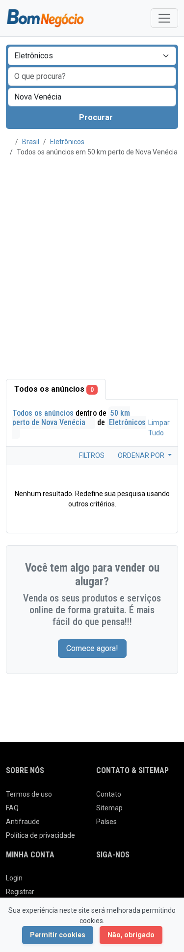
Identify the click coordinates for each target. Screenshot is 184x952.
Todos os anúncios (54, 389)
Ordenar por (142, 455)
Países (106, 822)
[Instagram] (130, 882)
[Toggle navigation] (164, 18)
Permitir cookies (57, 935)
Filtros (91, 455)
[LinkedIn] (143, 882)
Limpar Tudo (159, 428)
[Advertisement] (92, 267)
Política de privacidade (40, 835)
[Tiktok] (171, 882)
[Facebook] (102, 882)
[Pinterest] (157, 882)
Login (14, 878)
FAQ (12, 808)
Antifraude (23, 822)
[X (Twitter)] (116, 882)
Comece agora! (92, 648)
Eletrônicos (67, 142)
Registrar (20, 892)
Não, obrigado (131, 935)
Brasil (30, 142)
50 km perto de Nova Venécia (71, 417)
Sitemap (109, 808)
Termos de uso (29, 794)
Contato (108, 794)
